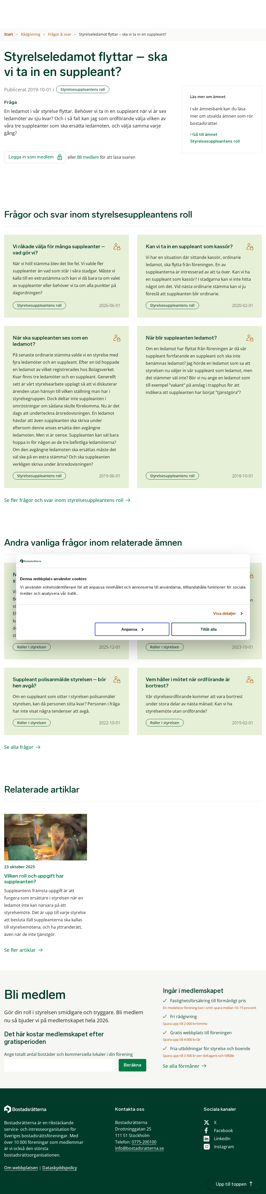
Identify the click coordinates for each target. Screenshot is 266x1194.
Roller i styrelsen (31, 646)
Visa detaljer (224, 613)
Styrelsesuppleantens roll (83, 89)
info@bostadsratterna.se (139, 1148)
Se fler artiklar (20, 950)
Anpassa (129, 629)
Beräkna (132, 1065)
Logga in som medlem (31, 157)
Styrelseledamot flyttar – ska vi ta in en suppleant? (123, 34)
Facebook (223, 1130)
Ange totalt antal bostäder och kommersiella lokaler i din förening (68, 1054)
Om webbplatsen (21, 1168)
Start (9, 34)
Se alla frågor (19, 747)
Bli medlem (88, 157)
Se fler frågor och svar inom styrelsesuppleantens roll (63, 500)
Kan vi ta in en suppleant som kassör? (189, 246)
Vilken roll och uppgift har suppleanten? (34, 879)
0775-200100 (144, 1142)
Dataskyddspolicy (59, 1168)
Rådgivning (31, 34)
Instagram (224, 1147)
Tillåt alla (209, 629)
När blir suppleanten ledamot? (181, 338)
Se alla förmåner (181, 1066)
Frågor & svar (60, 34)
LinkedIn (222, 1138)
